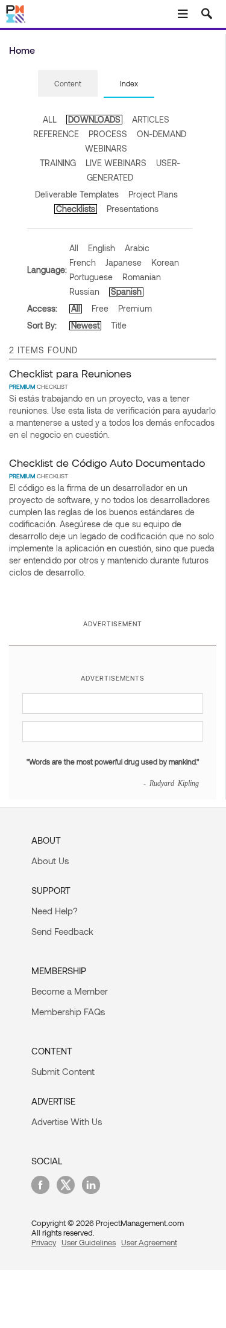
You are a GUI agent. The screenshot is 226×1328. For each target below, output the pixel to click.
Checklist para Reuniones (70, 373)
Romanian (141, 277)
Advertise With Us (66, 1121)
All (73, 248)
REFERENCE (56, 134)
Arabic (137, 248)
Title (119, 325)
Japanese (123, 262)
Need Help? (54, 910)
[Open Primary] (182, 14)
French (82, 262)
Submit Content (63, 1071)
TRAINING (58, 163)
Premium (135, 308)
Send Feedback (62, 931)
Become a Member (69, 991)
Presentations (133, 209)
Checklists (75, 209)
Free (100, 308)
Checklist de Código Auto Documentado (107, 462)
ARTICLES (150, 119)
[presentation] (68, 83)
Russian (84, 291)
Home (22, 50)
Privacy (43, 1242)
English (101, 248)
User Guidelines (88, 1242)
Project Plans (153, 194)
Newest (85, 325)
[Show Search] (206, 14)
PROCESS (108, 134)
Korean (165, 262)
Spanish (126, 291)
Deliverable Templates (77, 194)
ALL (50, 119)
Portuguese (91, 277)
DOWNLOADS (94, 119)
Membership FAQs (68, 1011)
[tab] (68, 84)
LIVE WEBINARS (116, 163)
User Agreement (149, 1242)
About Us (50, 860)
